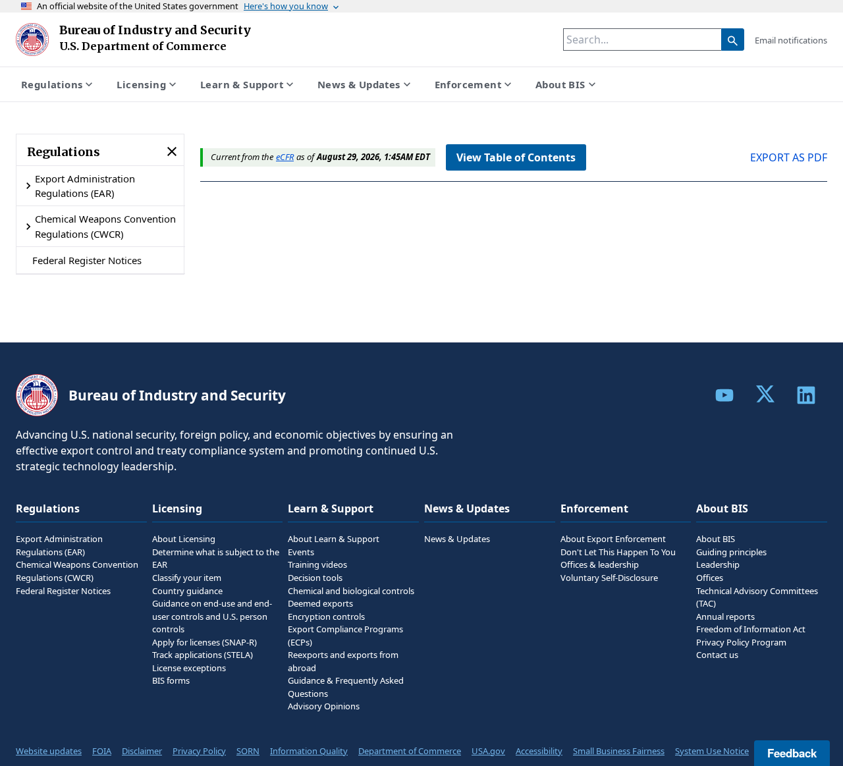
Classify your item (186, 578)
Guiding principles (731, 552)
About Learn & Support (333, 539)
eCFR (285, 157)
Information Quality (309, 751)
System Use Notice (712, 751)
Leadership (718, 564)
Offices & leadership (599, 564)
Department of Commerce (409, 751)
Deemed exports (320, 603)
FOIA (101, 751)
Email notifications (791, 40)
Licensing (141, 84)
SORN (247, 751)
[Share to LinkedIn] (806, 395)
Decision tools (315, 578)
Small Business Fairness (619, 751)
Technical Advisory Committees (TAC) (757, 597)
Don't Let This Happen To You (618, 552)
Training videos (317, 564)
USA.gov (488, 751)
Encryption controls (326, 616)
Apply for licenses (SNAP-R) (204, 642)
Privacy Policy (199, 751)
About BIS (560, 84)
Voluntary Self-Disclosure (609, 578)
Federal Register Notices (87, 260)
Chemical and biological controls (351, 591)
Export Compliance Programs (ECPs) (345, 635)
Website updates (49, 751)
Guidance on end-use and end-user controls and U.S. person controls (212, 616)
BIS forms (171, 680)
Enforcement (468, 84)
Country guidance (187, 591)
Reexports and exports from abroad (343, 661)
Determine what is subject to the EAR (215, 558)
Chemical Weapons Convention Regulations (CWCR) (105, 226)
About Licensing (183, 539)
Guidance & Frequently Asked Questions (346, 686)
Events (301, 552)
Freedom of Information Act (750, 629)
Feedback (792, 753)
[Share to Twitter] (765, 394)
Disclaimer (142, 751)
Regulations (51, 84)
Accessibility (539, 751)
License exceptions (189, 668)
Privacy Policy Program (741, 642)
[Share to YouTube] (724, 395)
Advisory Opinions (324, 706)
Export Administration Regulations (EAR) (85, 186)
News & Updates (358, 84)
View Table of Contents (516, 157)
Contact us (717, 655)
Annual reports (725, 616)
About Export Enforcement (613, 539)
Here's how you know (286, 6)
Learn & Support (241, 84)
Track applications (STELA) (202, 655)
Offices (709, 578)
